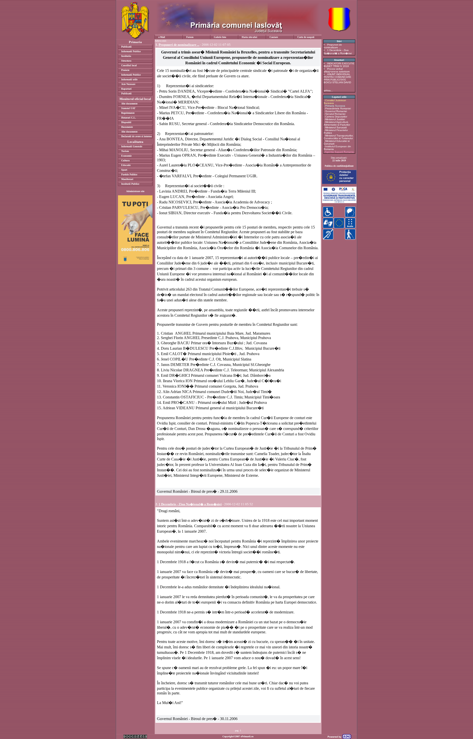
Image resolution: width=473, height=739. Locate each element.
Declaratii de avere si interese (136, 136)
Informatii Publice (131, 51)
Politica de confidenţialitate (339, 165)
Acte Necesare (128, 84)
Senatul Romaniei (335, 114)
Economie (126, 155)
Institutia (126, 56)
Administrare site (135, 191)
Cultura (125, 160)
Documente (127, 127)
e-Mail (161, 37)
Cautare (274, 37)
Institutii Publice (130, 183)
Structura (126, 60)
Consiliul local (129, 65)
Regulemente (128, 113)
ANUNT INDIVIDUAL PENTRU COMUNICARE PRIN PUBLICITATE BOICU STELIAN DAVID (337, 78)
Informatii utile (129, 79)
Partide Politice (129, 174)
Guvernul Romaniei (336, 111)
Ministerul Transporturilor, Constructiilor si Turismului (338, 137)
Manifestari (127, 179)
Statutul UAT (128, 108)
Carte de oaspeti (305, 37)
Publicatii (126, 46)
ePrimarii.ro (247, 736)
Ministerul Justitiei (335, 119)
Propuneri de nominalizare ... (333, 46)
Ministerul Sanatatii (336, 127)
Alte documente (129, 103)
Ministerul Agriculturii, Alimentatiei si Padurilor (337, 123)
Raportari (126, 88)
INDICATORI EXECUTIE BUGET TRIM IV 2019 (339, 64)
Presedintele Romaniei (338, 108)
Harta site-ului (249, 37)
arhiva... (328, 90)
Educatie (126, 165)
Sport (124, 169)
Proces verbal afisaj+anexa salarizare (337, 70)
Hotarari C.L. (128, 117)
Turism (125, 151)
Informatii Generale (131, 146)
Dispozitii (126, 122)
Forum (189, 37)
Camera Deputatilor (336, 116)
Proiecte (125, 70)
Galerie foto (220, 37)
